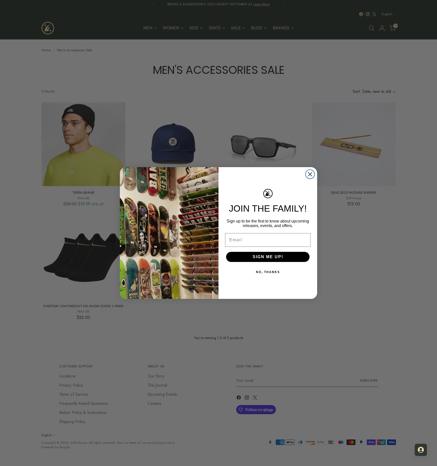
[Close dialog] (310, 174)
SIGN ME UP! (268, 257)
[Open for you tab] (421, 450)
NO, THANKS (268, 272)
